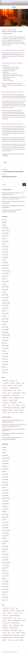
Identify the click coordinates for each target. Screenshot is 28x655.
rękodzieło (5, 400)
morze (19, 390)
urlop (9, 405)
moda (15, 390)
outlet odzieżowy (15, 395)
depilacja (18, 383)
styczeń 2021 (5, 262)
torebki (20, 402)
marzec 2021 (5, 257)
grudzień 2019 (5, 297)
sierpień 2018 (5, 340)
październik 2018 (6, 335)
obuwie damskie (16, 392)
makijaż (15, 385)
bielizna (12, 380)
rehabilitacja (16, 397)
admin (14, 29)
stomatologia (6, 402)
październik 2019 (6, 302)
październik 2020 (6, 270)
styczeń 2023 (5, 249)
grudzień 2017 (5, 356)
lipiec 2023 (4, 238)
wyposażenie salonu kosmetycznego (11, 407)
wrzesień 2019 (5, 305)
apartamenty (6, 380)
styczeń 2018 (5, 353)
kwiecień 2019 (5, 319)
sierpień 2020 (5, 276)
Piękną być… (8, 2)
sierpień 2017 (5, 364)
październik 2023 (6, 230)
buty (16, 380)
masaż (20, 385)
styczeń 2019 (5, 327)
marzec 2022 (5, 254)
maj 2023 (4, 244)
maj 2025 (4, 219)
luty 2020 (4, 292)
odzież (23, 392)
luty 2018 (4, 351)
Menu (14, 7)
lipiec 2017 (4, 367)
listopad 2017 (5, 359)
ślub (17, 412)
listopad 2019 (5, 300)
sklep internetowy (13, 400)
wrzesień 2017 (5, 361)
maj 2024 (4, 222)
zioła (9, 412)
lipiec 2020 (4, 278)
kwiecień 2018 (5, 348)
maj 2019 (4, 316)
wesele (23, 405)
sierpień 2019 (5, 308)
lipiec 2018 (4, 343)
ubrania (4, 405)
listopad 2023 (5, 228)
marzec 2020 (5, 289)
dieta (23, 383)
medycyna (5, 388)
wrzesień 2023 (5, 233)
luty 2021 (4, 260)
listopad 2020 (5, 268)
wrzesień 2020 (5, 273)
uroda (5, 162)
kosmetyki (9, 385)
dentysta (13, 383)
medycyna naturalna (7, 390)
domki (4, 385)
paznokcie (5, 397)
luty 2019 (4, 324)
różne (22, 397)
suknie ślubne (13, 402)
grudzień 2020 (5, 265)
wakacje (18, 405)
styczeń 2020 (5, 294)
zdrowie (4, 412)
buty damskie (6, 383)
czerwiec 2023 (5, 241)
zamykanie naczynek (18, 410)
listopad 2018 (5, 332)
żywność (21, 412)
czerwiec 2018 (5, 345)
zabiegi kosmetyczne (7, 410)
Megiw (6, 155)
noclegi (4, 392)
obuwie (9, 392)
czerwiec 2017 (5, 369)
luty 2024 (4, 225)
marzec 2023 (5, 246)
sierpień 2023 (5, 235)
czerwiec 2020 (5, 281)
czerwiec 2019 (5, 313)
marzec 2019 (5, 321)
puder (10, 397)
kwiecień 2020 (5, 286)
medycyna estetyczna (14, 388)
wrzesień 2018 (5, 337)
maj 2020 (4, 284)
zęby (13, 412)
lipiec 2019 (4, 310)
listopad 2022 (5, 252)
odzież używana (6, 395)
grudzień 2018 (5, 329)
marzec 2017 (5, 372)
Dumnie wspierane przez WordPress (9, 651)
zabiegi (22, 407)
